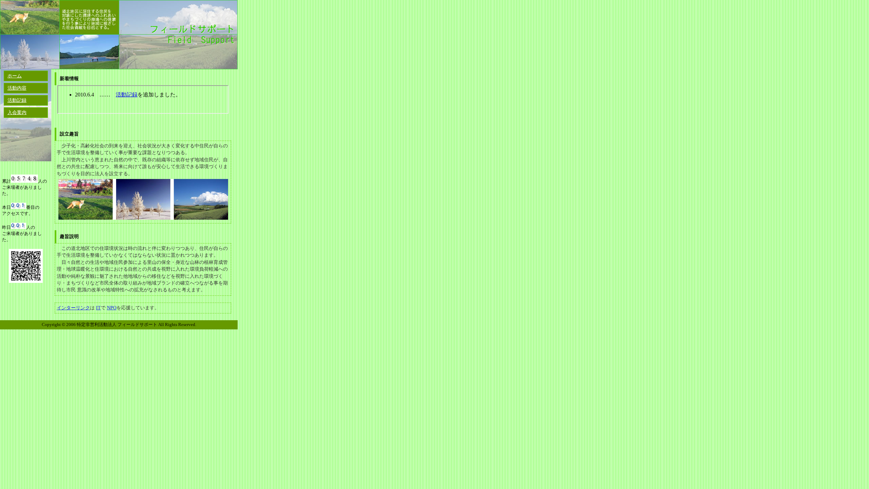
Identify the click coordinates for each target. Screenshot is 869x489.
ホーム (14, 75)
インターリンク (73, 307)
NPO (111, 307)
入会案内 (16, 112)
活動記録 (16, 100)
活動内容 (16, 88)
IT (98, 307)
